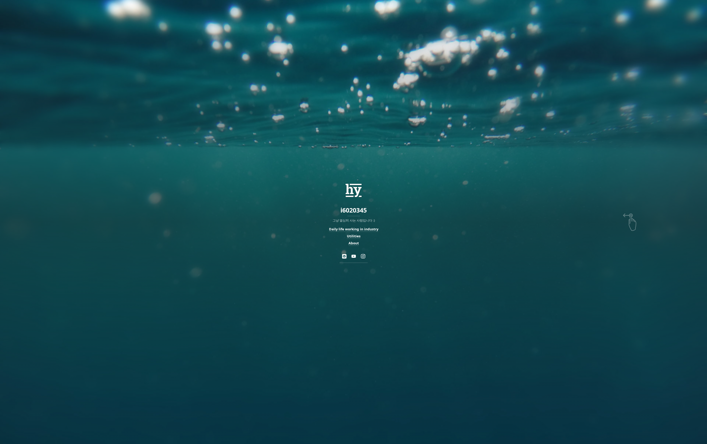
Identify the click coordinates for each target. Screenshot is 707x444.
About (353, 243)
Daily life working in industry (353, 229)
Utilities (353, 236)
